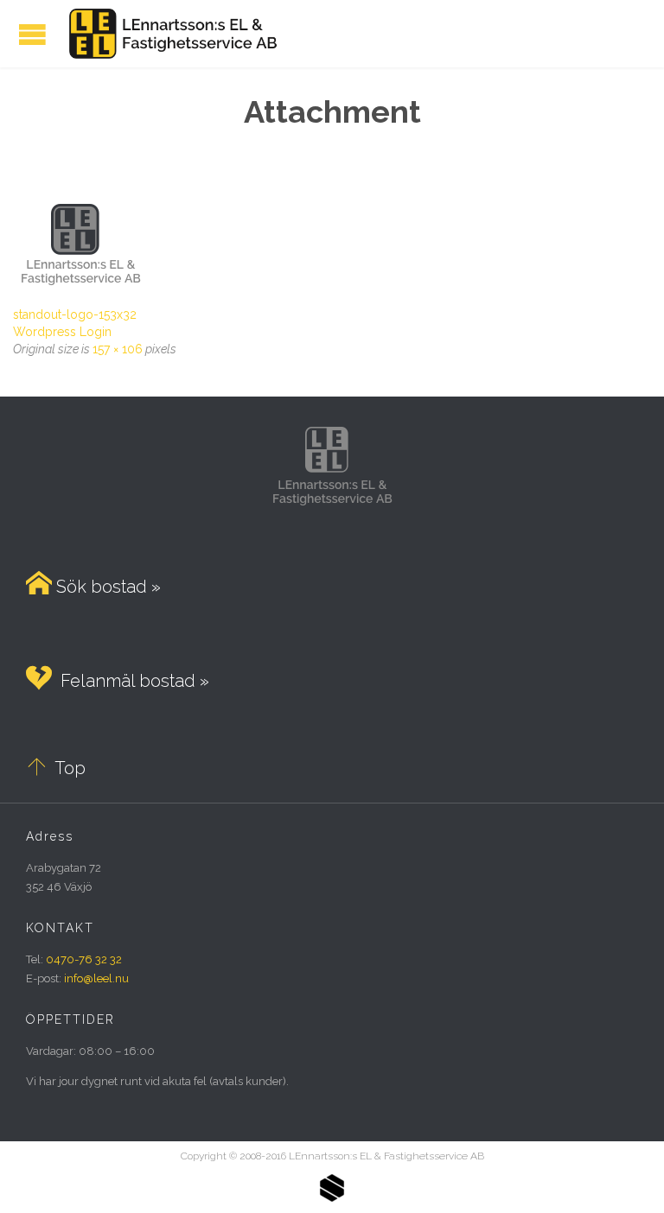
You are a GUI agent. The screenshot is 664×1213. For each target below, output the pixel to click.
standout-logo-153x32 (75, 314)
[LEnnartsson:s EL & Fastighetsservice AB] (170, 33)
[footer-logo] (332, 248)
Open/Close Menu (32, 34)
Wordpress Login (62, 332)
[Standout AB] (332, 1198)
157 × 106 (118, 349)
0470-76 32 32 (84, 959)
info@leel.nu (96, 978)
